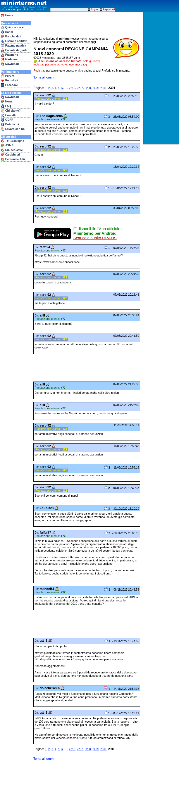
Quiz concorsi (14, 27)
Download (11, 63)
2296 (72, 88)
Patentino (11, 54)
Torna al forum (43, 77)
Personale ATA (14, 159)
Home (8, 15)
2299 (96, 88)
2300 (103, 88)
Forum (9, 75)
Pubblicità (11, 124)
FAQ (7, 106)
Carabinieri (12, 154)
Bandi (8, 31)
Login (94, 9)
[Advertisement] (161, 78)
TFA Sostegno (14, 140)
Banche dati (12, 36)
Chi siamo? (12, 110)
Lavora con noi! (15, 129)
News (8, 101)
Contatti (10, 115)
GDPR (8, 119)
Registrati (11, 80)
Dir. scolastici (14, 150)
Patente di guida (15, 50)
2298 (88, 88)
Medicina (10, 59)
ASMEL (9, 145)
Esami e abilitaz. (16, 41)
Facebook (11, 85)
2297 (80, 88)
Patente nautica (15, 45)
